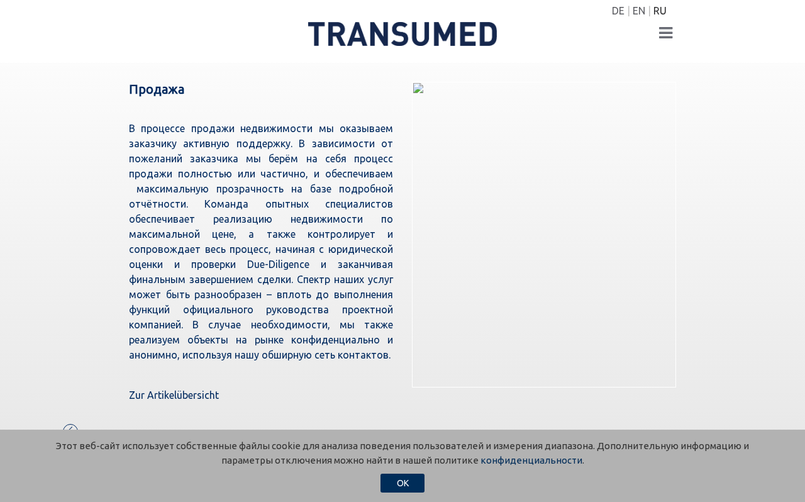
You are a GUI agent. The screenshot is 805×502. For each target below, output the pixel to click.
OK (403, 483)
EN (639, 10)
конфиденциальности (531, 460)
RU (660, 10)
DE (618, 10)
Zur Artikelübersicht (174, 395)
